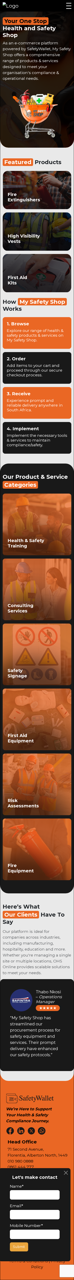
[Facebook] (10, 1130)
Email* (16, 1205)
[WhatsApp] (42, 1130)
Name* (16, 1186)
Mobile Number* (26, 1225)
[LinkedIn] (21, 1130)
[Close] (66, 1173)
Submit (19, 1247)
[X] (31, 1130)
